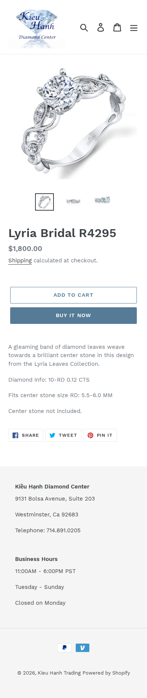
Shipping (20, 260)
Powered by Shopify (106, 673)
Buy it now (73, 315)
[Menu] (134, 26)
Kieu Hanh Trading (59, 673)
